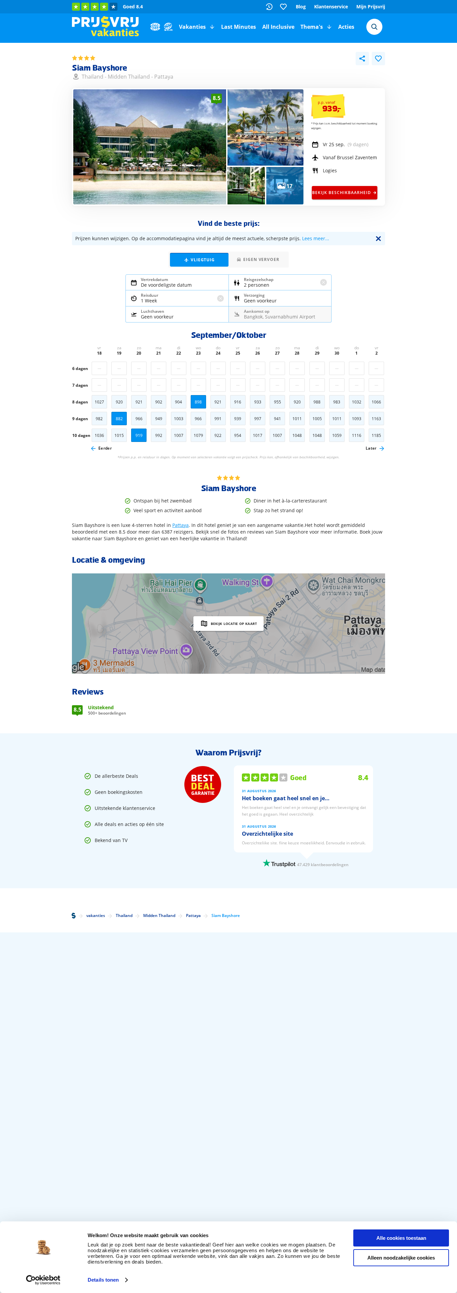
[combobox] (374, 27)
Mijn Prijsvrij (370, 6)
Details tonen (103, 1280)
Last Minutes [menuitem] (238, 26)
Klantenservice (331, 6)
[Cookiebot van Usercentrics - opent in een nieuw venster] (43, 1280)
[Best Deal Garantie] (202, 784)
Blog (301, 6)
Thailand (92, 76)
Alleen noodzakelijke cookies (401, 1258)
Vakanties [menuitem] (192, 26)
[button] (212, 27)
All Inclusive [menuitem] (278, 26)
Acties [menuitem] (346, 26)
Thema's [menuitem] (311, 26)
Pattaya (163, 76)
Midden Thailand (129, 76)
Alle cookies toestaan (401, 1238)
